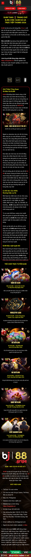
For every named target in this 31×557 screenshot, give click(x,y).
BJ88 (3, 28)
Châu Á (23, 28)
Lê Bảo (25, 525)
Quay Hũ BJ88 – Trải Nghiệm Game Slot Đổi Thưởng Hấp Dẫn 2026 (15, 406)
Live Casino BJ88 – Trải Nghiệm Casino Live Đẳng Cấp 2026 (15, 436)
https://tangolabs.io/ (7, 60)
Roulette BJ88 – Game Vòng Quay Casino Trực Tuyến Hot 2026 (15, 316)
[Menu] (2, 3)
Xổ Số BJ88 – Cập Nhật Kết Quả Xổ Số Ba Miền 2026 (15, 346)
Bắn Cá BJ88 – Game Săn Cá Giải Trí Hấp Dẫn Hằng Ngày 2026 (15, 286)
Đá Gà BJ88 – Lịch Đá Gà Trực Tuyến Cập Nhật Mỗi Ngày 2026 (15, 376)
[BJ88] (15, 3)
